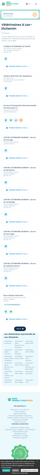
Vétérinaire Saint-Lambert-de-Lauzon (9, 374)
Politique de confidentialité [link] (20, 473)
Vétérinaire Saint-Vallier (19, 372)
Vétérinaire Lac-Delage (20, 436)
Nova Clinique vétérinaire (13, 295)
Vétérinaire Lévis (29, 381)
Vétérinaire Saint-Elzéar (19, 357)
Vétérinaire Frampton (8, 342)
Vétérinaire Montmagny (19, 381)
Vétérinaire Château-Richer (20, 428)
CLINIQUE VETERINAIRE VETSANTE (16, 46)
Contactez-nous (20, 422)
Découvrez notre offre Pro (20, 410)
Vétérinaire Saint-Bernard (20, 364)
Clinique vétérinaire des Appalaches (17, 76)
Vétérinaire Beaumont (8, 381)
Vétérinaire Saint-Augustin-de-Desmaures (20, 430)
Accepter (6, 470)
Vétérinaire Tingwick (20, 438)
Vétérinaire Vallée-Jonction (8, 352)
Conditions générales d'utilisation (20, 416)
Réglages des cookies (29, 470)
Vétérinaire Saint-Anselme (29, 358)
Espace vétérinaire (20, 414)
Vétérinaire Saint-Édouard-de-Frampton (19, 344)
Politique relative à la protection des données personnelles (20, 419)
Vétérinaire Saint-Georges (19, 352)
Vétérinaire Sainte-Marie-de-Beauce (9, 358)
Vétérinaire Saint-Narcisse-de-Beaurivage (30, 366)
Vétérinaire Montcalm (20, 432)
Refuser (15, 470)
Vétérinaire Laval (20, 434)
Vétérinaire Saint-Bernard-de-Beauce (8, 366)
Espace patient (20, 412)
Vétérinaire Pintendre (29, 372)
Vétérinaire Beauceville (29, 342)
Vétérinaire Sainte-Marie (29, 351)
